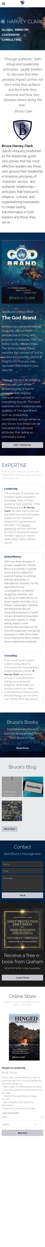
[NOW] (33, 787)
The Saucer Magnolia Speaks (9, 815)
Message (7, 878)
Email (5, 871)
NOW (27, 792)
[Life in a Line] (12, 787)
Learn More (22, 977)
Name (6, 864)
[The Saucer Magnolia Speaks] (12, 811)
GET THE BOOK (22, 445)
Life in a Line (10, 792)
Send (22, 895)
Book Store (22, 747)
